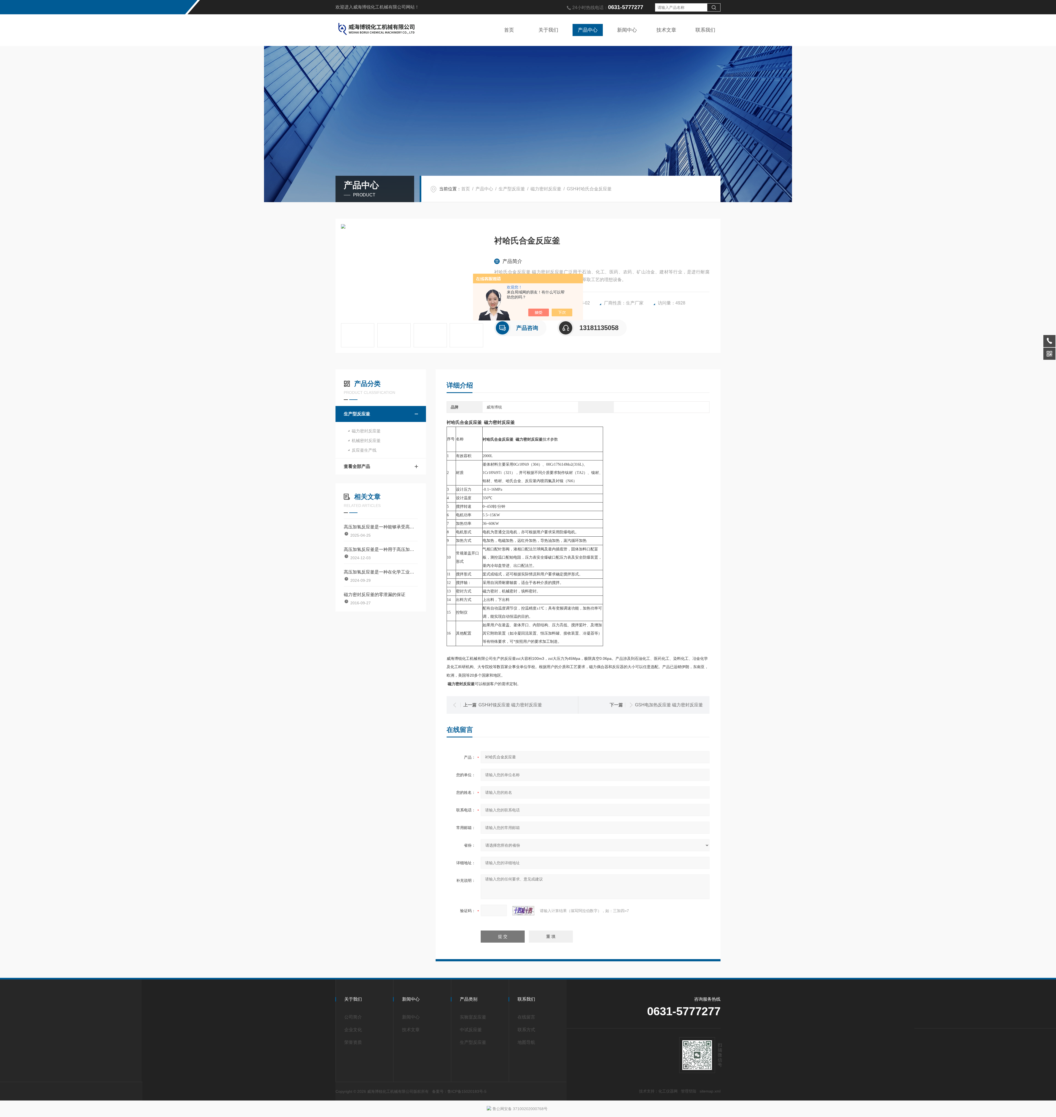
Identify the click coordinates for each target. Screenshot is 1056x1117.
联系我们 (705, 30)
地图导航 (526, 1042)
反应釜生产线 (364, 450)
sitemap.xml (710, 1091)
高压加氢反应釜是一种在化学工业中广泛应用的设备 (381, 572)
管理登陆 (688, 1091)
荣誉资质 (353, 1042)
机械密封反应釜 (366, 440)
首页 (509, 30)
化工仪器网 (668, 1091)
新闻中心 (627, 30)
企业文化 (353, 1029)
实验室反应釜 (473, 1017)
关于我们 (548, 30)
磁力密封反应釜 (545, 188)
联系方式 (526, 1029)
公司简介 (353, 1017)
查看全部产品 (357, 466)
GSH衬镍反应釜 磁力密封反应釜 (510, 704)
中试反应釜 (471, 1029)
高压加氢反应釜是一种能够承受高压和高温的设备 (381, 527)
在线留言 (526, 1017)
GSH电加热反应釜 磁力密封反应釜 (669, 704)
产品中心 (588, 30)
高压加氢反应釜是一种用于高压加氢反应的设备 (381, 549)
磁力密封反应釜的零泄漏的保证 (374, 594)
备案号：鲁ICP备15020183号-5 (459, 1091)
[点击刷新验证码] (523, 910)
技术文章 (666, 30)
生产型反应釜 (512, 188)
